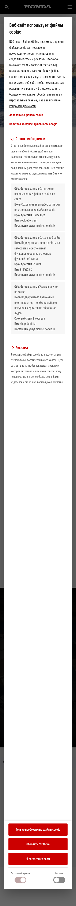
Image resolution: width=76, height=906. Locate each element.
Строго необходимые (20, 873)
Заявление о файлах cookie (26, 115)
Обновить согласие (38, 844)
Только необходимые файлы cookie (38, 829)
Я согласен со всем (38, 858)
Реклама (59, 873)
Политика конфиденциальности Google (33, 123)
